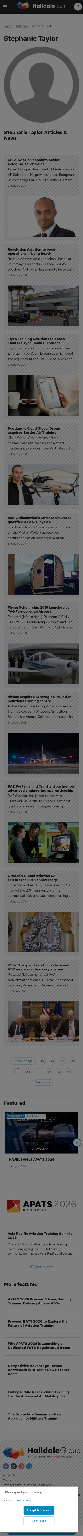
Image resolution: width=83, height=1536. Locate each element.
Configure (39, 1520)
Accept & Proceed (39, 1510)
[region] (39, 1510)
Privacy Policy (23, 1500)
